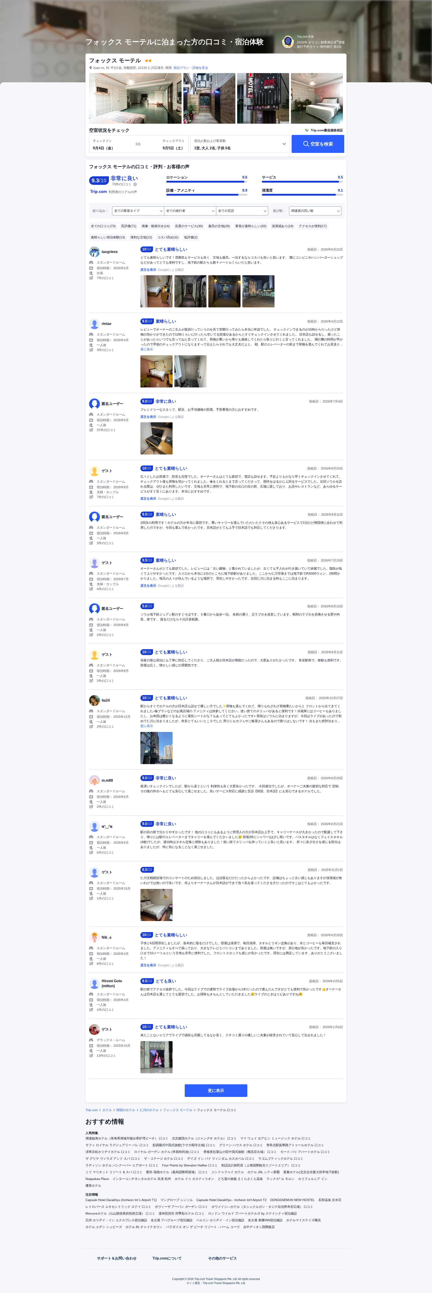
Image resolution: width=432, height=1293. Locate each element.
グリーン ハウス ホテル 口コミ (241, 1145)
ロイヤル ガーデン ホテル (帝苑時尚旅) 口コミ (167, 1152)
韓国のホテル (125, 1110)
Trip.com (92, 1110)
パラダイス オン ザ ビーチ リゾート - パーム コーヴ (203, 1227)
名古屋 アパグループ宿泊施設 (172, 1220)
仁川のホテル (149, 1110)
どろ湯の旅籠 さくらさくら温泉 (240, 1179)
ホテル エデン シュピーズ (104, 1227)
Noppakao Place (97, 1179)
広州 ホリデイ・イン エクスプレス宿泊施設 (116, 1220)
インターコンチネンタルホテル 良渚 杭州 (141, 1179)
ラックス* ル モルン (280, 1179)
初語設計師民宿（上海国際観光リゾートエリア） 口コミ (261, 1165)
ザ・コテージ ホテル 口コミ (164, 1158)
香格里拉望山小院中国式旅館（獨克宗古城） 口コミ (240, 1152)
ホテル (107, 1110)
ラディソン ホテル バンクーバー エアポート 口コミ (122, 1165)
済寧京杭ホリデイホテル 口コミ (108, 1152)
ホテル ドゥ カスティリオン (194, 1179)
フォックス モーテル (177, 1110)
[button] (402, 7)
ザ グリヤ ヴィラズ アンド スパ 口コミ (113, 1158)
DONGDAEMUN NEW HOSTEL (292, 1200)
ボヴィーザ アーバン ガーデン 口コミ (181, 1206)
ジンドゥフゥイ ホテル (228, 1172)
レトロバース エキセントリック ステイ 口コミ (118, 1206)
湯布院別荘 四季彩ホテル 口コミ (182, 1213)
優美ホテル (93, 1185)
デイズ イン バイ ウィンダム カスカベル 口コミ (221, 1158)
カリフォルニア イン (312, 1179)
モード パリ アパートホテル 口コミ (305, 1152)
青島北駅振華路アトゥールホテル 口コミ (295, 1145)
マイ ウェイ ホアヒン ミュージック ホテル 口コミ (275, 1138)
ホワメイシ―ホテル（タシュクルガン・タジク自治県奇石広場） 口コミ (262, 1206)
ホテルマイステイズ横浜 (303, 1220)
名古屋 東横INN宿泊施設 (265, 1220)
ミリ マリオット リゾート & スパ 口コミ (114, 1172)
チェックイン (102, 141)
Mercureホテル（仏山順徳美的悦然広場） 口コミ (120, 1213)
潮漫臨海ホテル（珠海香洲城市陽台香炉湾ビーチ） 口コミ (127, 1138)
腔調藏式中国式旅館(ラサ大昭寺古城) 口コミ (184, 1145)
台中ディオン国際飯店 (259, 1227)
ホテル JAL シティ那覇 (264, 1172)
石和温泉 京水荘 (329, 1200)
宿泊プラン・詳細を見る (190, 67)
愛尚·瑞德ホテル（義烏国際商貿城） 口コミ (177, 1172)
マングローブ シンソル (176, 1200)
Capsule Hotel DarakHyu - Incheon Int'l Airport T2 (231, 1200)
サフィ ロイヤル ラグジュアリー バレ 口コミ (117, 1145)
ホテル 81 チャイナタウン (144, 1227)
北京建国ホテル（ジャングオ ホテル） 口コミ (204, 1138)
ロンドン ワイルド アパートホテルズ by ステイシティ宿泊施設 (252, 1213)
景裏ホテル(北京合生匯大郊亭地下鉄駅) (311, 1172)
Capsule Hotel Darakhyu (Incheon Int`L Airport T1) (121, 1200)
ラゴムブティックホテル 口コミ (280, 1158)
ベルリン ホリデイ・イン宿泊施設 (220, 1220)
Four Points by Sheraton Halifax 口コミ (190, 1165)
